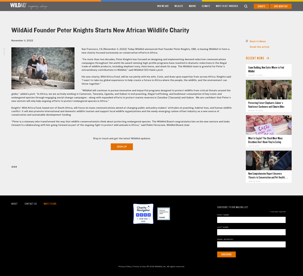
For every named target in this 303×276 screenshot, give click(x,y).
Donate (261, 6)
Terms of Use (139, 266)
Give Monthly (281, 6)
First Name (223, 215)
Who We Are (163, 6)
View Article (268, 89)
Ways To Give (50, 203)
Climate (206, 6)
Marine (192, 6)
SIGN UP (122, 146)
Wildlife (179, 6)
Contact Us (31, 203)
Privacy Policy (125, 266)
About (14, 203)
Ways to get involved (227, 6)
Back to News (258, 41)
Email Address (225, 239)
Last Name (223, 227)
